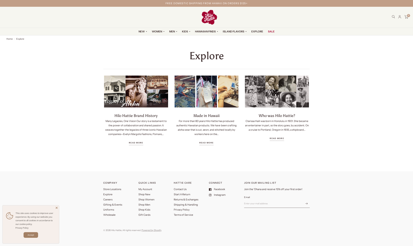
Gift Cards (144, 214)
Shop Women (146, 199)
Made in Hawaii (206, 115)
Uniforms (108, 209)
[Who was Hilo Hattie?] (277, 91)
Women (157, 31)
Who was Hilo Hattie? (277, 115)
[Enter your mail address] (306, 203)
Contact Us (180, 189)
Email (247, 197)
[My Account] (400, 17)
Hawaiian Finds (205, 31)
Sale (271, 31)
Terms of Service (183, 214)
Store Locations (112, 189)
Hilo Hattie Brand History (136, 115)
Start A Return (182, 194)
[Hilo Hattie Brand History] (136, 91)
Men (172, 31)
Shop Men (144, 204)
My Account (145, 189)
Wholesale (109, 214)
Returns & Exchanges (186, 199)
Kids (185, 31)
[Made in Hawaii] (207, 91)
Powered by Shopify (151, 230)
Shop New (144, 194)
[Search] (393, 16)
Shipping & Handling (186, 204)
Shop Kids (144, 209)
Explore (257, 31)
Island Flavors (233, 31)
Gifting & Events (112, 204)
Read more (136, 143)
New (142, 31)
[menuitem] (142, 31)
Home (9, 39)
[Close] (56, 207)
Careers (107, 199)
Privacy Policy (182, 209)
